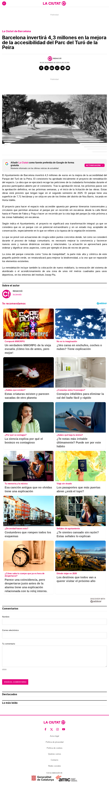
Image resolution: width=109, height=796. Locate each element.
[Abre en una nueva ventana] (43, 778)
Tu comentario (8, 644)
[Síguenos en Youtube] (63, 729)
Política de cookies (54, 748)
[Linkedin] (52, 68)
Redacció (57, 58)
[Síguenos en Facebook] (45, 729)
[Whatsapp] (57, 68)
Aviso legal (54, 736)
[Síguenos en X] (51, 729)
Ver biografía (17, 294)
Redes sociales (54, 766)
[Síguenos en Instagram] (57, 729)
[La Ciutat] (54, 3)
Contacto (54, 760)
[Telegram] (62, 68)
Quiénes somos (54, 754)
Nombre (5, 617)
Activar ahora (93, 165)
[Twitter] (46, 68)
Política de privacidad (54, 742)
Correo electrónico (10, 630)
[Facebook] (41, 68)
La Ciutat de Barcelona (16, 31)
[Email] (68, 68)
